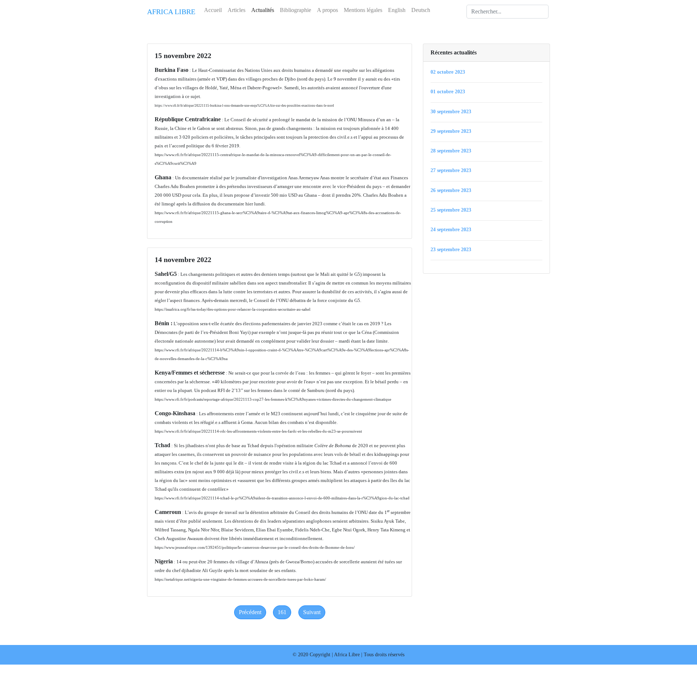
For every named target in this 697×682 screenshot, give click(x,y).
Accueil (213, 10)
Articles (236, 10)
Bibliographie (295, 10)
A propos (327, 10)
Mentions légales (363, 10)
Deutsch (420, 10)
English (396, 10)
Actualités (262, 10)
